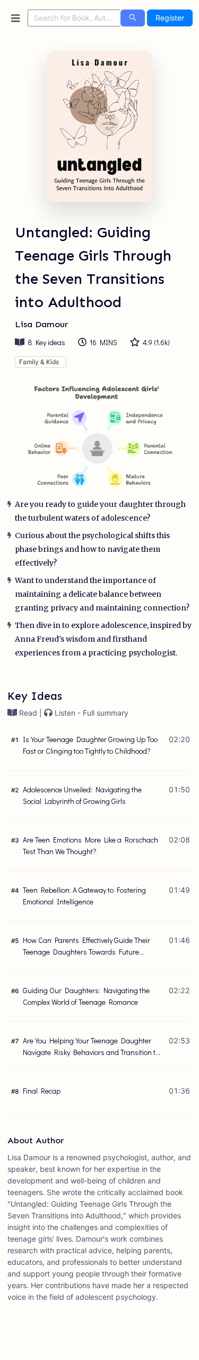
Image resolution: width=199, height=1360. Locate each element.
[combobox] (75, 18)
